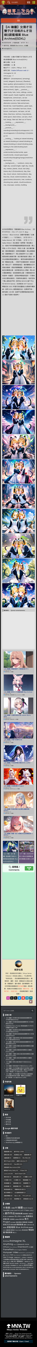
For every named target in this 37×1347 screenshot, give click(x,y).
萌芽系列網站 (28, 1265)
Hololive (24, 1249)
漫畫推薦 (26, 1154)
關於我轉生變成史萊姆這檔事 (9, 1269)
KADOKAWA (22, 1252)
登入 (7, 1135)
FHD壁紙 (31, 1247)
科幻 (17, 1265)
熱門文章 (8, 1122)
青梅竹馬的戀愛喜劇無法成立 (22, 1269)
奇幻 (15, 1261)
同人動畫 (25, 1186)
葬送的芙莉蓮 (6, 1267)
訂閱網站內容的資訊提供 (13, 1138)
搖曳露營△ (17, 1263)
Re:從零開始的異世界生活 (26, 1255)
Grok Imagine (18, 1249)
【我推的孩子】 (17, 1257)
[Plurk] (23, 998)
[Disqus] (19, 893)
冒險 (25, 1259)
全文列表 (8, 1117)
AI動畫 (6, 1180)
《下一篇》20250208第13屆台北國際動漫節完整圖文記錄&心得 (26, 856)
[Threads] (12, 998)
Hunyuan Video (10, 1252)
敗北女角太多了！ (23, 1263)
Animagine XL (8, 48)
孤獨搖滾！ (20, 1261)
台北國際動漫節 (19, 1192)
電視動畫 (15, 1183)
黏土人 (16, 1195)
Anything (8, 1244)
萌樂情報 (15, 1158)
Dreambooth (23, 1247)
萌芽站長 (16, 42)
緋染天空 (6, 1164)
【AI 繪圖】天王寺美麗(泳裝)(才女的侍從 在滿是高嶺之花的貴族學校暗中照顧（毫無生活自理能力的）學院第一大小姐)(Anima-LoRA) (20, 1069)
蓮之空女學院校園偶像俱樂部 (16, 1267)
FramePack (8, 1249)
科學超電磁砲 (13, 1265)
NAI (11, 1255)
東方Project (7, 1161)
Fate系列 (16, 1164)
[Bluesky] (19, 998)
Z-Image (10, 1257)
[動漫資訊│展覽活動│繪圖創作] (18, 13)
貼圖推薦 (6, 1158)
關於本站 (8, 1124)
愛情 (11, 1263)
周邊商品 (16, 1154)
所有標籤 (8, 1119)
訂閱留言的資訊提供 (11, 1140)
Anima (6, 1241)
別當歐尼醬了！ (30, 1259)
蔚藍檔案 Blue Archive (16, 45)
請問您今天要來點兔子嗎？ (28, 1267)
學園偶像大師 (27, 1261)
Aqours (14, 1244)
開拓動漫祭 (7, 1189)
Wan (4, 1257)
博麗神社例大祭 (19, 1189)
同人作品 (25, 1158)
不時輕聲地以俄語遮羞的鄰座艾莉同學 (13, 1259)
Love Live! (7, 1173)
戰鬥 (13, 1263)
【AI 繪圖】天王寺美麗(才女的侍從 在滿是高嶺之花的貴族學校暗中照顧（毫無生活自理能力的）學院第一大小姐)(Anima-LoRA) (19, 1075)
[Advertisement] (18, 198)
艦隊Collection (21, 1161)
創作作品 (6, 45)
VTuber (22, 1170)
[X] (15, 998)
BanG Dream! (19, 1173)
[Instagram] (8, 998)
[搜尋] (32, 1010)
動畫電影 (25, 1183)
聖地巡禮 (15, 1176)
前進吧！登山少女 (7, 1261)
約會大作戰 (21, 1265)
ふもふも (6, 1198)
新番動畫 (6, 1186)
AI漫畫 (16, 1180)
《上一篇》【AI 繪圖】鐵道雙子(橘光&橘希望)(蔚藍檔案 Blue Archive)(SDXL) (10, 857)
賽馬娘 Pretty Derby (10, 1170)
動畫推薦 (6, 1151)
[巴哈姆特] (30, 998)
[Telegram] (27, 998)
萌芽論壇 (29, 868)
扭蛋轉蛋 (16, 1198)
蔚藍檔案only (27, 1198)
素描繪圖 (6, 1183)
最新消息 (6, 1176)
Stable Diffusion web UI (19, 70)
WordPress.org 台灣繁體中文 (14, 1142)
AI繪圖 (26, 45)
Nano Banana (17, 1255)
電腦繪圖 (25, 1180)
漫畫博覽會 (7, 1195)
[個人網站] (30, 1001)
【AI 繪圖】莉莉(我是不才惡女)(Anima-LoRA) (19, 1066)
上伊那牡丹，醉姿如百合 (27, 1257)
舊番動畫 (15, 1186)
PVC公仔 (25, 1195)
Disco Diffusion (13, 1247)
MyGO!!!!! (7, 1255)
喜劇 (12, 1261)
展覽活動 (6, 1154)
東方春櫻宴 (7, 1192)
